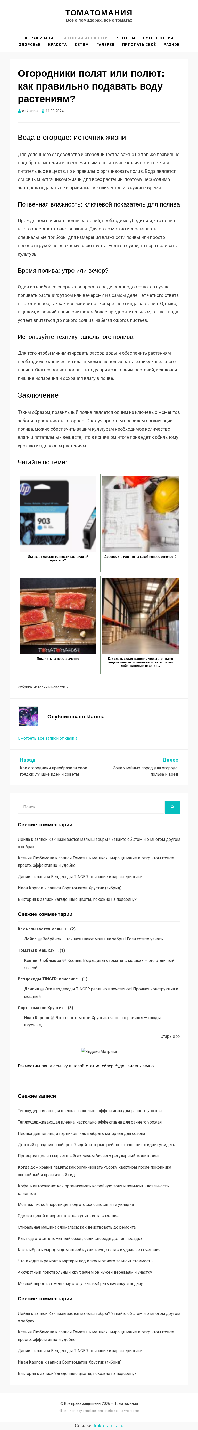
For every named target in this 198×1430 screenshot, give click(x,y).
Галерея (105, 44)
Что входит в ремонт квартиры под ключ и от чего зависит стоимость (85, 1260)
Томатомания (99, 12)
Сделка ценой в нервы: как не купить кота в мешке (68, 1215)
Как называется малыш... (43, 929)
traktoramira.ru (108, 1425)
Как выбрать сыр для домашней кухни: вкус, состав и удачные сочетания (89, 1249)
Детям (82, 44)
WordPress (132, 1411)
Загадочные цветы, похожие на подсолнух (95, 899)
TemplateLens (93, 1411)
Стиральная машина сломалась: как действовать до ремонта (77, 1227)
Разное (171, 44)
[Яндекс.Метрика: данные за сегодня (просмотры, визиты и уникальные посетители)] (99, 1052)
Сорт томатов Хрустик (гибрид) (91, 888)
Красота (57, 44)
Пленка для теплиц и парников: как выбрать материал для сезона (81, 1133)
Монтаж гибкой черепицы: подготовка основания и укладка (76, 1204)
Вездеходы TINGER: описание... (49, 979)
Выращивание (40, 38)
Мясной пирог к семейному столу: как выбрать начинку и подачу (80, 1283)
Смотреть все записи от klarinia (47, 738)
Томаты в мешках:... (38, 950)
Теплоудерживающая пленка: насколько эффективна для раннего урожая (90, 1110)
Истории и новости (85, 38)
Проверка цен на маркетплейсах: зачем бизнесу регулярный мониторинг (88, 1155)
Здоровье (29, 44)
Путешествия (158, 38)
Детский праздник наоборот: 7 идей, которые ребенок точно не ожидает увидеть (96, 1144)
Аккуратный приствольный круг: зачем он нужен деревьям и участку (85, 1272)
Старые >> (170, 1036)
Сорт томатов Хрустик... (42, 1007)
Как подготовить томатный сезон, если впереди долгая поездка (80, 1238)
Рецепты (125, 38)
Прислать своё (139, 44)
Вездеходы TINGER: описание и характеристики (96, 876)
